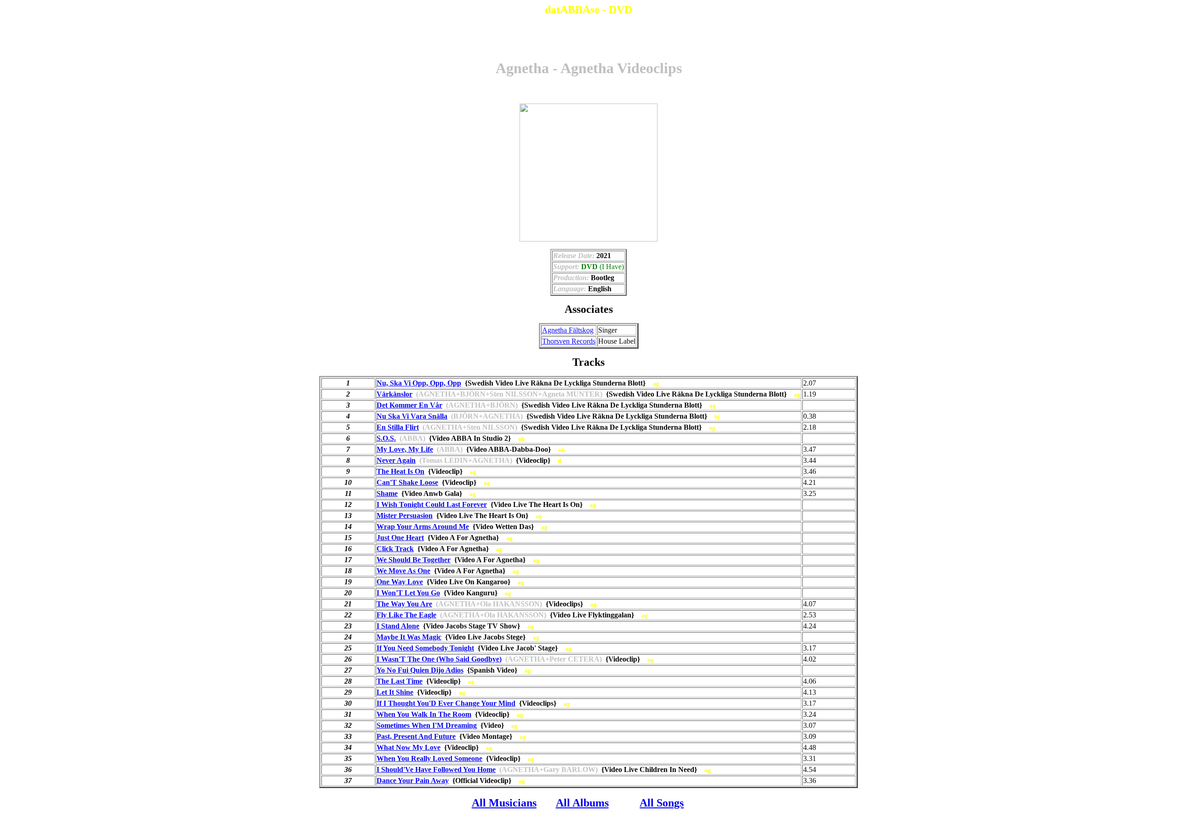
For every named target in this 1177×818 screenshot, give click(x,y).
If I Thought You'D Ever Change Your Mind (446, 703)
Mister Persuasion (405, 515)
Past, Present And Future (416, 736)
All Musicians (504, 803)
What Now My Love (408, 747)
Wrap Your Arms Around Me (423, 526)
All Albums (582, 803)
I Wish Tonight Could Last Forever (432, 504)
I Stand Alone (398, 626)
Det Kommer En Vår (409, 405)
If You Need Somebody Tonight (425, 648)
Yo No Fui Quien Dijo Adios (420, 670)
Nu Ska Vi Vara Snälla (412, 416)
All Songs (662, 803)
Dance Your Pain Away (413, 780)
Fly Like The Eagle (406, 615)
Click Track (395, 549)
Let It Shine (395, 692)
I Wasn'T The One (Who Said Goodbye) (439, 659)
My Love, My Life (405, 449)
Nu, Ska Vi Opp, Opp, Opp (419, 383)
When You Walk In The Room (424, 714)
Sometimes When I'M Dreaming (427, 725)
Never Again (396, 460)
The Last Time (400, 681)
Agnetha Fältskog (568, 330)
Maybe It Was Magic (409, 637)
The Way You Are (404, 604)
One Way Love (400, 582)
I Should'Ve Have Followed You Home (436, 769)
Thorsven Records (568, 341)
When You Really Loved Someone (429, 758)
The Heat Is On (400, 471)
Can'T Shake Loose (407, 482)
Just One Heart (400, 537)
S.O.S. (386, 438)
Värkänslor (394, 394)
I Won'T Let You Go (408, 593)
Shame (387, 493)
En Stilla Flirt (398, 427)
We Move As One (403, 571)
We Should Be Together (414, 560)
